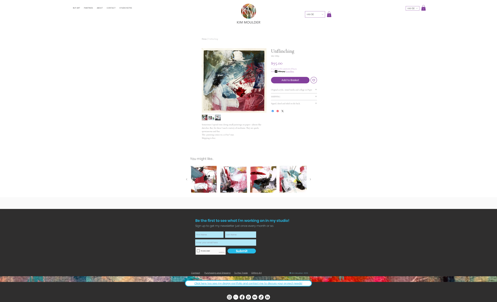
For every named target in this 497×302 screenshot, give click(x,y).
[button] (412, 8)
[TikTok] (261, 297)
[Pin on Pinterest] (277, 111)
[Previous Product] (186, 179)
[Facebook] (242, 297)
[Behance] (254, 297)
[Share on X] (282, 111)
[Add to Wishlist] (313, 80)
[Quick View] (204, 179)
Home (204, 39)
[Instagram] (229, 297)
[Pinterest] (248, 297)
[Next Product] (310, 179)
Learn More (290, 71)
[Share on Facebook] (272, 111)
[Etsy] (235, 297)
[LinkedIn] (267, 297)
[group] (248, 179)
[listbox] (412, 8)
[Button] (248, 13)
